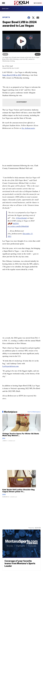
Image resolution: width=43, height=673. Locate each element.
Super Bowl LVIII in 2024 (11, 75)
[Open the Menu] (3, 2)
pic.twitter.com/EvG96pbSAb (18, 226)
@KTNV (16, 223)
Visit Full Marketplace (34, 411)
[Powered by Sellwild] (38, 527)
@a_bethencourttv (28, 128)
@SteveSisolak (21, 218)
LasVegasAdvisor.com (10, 366)
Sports (6, 17)
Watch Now (37, 3)
